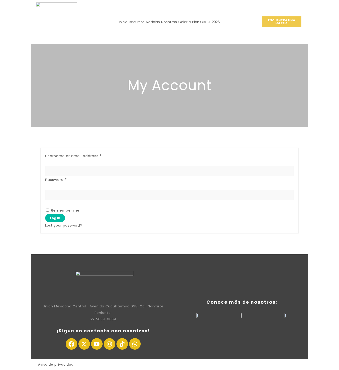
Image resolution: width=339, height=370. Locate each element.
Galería (184, 21)
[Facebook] (71, 344)
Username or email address (73, 155)
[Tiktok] (122, 344)
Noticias (153, 21)
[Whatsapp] (135, 344)
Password (56, 179)
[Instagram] (109, 344)
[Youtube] (97, 344)
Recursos (137, 21)
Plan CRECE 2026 (206, 21)
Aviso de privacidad (56, 364)
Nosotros (169, 21)
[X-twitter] (84, 344)
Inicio (123, 21)
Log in (55, 218)
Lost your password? (63, 225)
